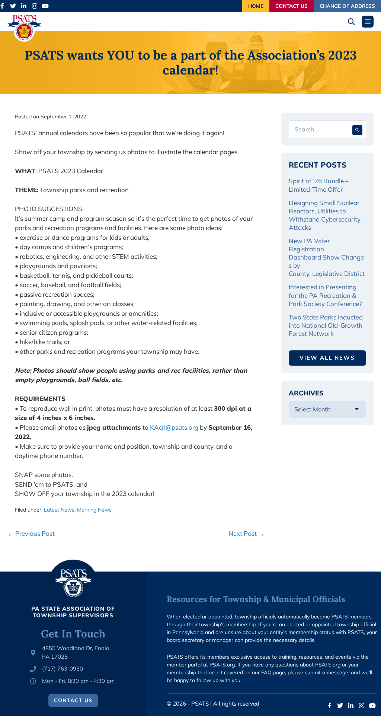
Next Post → (246, 533)
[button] (354, 22)
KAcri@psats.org (174, 427)
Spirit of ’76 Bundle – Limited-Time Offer (319, 185)
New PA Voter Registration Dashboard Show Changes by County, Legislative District (327, 257)
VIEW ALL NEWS (327, 357)
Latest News (59, 509)
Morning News (94, 509)
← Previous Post (31, 533)
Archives (306, 393)
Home (255, 6)
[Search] (357, 129)
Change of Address (347, 6)
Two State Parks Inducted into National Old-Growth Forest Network (326, 325)
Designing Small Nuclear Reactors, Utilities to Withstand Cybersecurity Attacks (325, 215)
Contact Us (291, 6)
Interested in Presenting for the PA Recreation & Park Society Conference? (325, 295)
